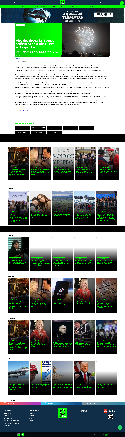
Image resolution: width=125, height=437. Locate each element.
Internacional (14, 381)
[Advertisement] (62, 137)
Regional (81, 211)
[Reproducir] (122, 3)
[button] (2, 15)
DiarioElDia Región (23, 110)
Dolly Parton (55, 128)
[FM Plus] (14, 3)
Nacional (14, 258)
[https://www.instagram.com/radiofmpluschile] (5, 403)
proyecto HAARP (38, 132)
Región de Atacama (59, 167)
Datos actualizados (22, 132)
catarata (71, 128)
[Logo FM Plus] (62, 2)
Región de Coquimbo (82, 167)
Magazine (14, 167)
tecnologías (86, 128)
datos (54, 132)
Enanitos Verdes (22, 128)
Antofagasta (103, 211)
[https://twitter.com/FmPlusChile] (87, 403)
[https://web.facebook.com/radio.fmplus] (45, 403)
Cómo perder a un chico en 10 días (38, 128)
